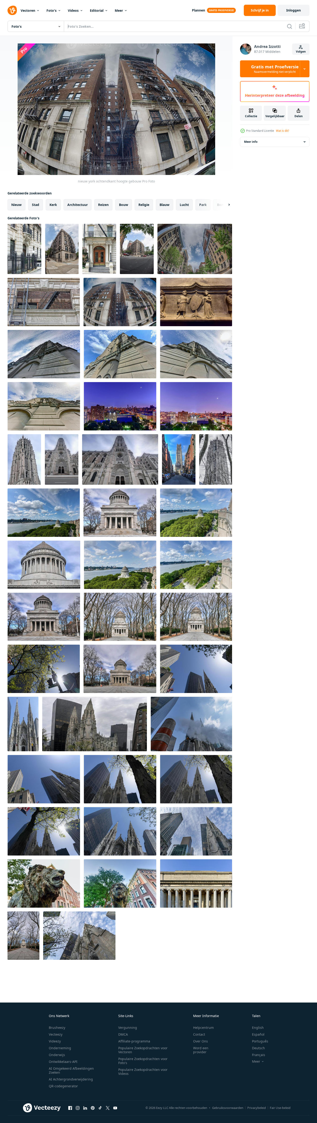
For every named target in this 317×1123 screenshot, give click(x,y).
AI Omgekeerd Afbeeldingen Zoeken (71, 1070)
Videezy (55, 1041)
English (258, 1027)
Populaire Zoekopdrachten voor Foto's (143, 1061)
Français (258, 1055)
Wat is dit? (282, 131)
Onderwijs (57, 1055)
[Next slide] (225, 204)
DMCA (123, 1034)
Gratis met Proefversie (275, 69)
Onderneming (60, 1048)
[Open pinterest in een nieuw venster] (93, 1108)
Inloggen (293, 10)
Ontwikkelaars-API (63, 1061)
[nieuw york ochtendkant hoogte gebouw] (24, 249)
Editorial (96, 10)
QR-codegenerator (63, 1086)
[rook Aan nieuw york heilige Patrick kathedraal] (191, 724)
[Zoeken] (289, 26)
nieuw (16, 204)
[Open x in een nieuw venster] (108, 1108)
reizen (103, 204)
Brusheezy (57, 1027)
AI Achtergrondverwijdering (71, 1079)
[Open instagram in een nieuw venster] (78, 1108)
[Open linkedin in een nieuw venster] (85, 1108)
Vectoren (28, 10)
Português (260, 1041)
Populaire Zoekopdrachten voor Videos (143, 1071)
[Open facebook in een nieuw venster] (70, 1108)
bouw (123, 204)
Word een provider (200, 1050)
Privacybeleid (256, 1108)
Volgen (301, 52)
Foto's (51, 10)
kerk (53, 204)
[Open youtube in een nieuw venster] (115, 1108)
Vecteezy (55, 1034)
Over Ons (200, 1041)
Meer (119, 10)
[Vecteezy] (12, 10)
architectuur (77, 204)
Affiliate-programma (134, 1041)
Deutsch (258, 1048)
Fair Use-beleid (280, 1108)
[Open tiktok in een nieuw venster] (100, 1108)
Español (258, 1034)
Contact (199, 1034)
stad (35, 204)
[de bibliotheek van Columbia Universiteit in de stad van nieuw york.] (196, 883)
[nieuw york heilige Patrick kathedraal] (44, 669)
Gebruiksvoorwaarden (227, 1108)
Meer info (250, 142)
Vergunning (127, 1027)
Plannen (198, 10)
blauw (164, 204)
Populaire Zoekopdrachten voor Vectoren (143, 1050)
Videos (73, 10)
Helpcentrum (203, 1027)
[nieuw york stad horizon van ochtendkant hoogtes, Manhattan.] (120, 406)
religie (143, 204)
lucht (184, 204)
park (203, 204)
